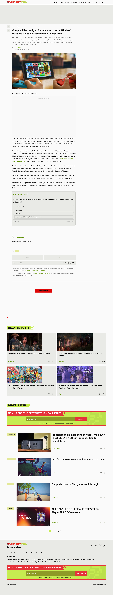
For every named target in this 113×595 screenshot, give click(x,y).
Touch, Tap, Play (32, 562)
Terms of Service (59, 423)
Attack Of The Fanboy (38, 559)
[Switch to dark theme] (102, 2)
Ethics (15, 553)
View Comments (43, 291)
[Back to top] (7, 317)
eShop (17, 250)
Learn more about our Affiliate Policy (35, 270)
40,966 (59, 531)
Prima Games (49, 559)
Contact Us (21, 553)
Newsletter (58, 2)
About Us (9, 553)
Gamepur (27, 559)
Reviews (74, 2)
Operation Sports (12, 562)
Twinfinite (21, 559)
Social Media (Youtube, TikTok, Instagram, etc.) (29, 217)
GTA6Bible (57, 562)
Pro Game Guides (12, 559)
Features (82, 2)
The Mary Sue (22, 562)
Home (13, 27)
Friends (18, 213)
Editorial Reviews (20, 206)
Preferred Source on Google (42, 273)
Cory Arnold (18, 47)
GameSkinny (90, 559)
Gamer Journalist (80, 559)
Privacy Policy (69, 423)
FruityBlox (41, 562)
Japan (18, 27)
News (67, 2)
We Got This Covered (68, 559)
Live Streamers (20, 210)
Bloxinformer (49, 562)
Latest (90, 2)
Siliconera (57, 559)
